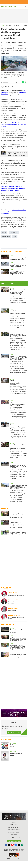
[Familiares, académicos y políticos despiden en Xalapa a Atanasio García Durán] (5, 342)
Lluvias (4, 232)
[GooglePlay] (22, 845)
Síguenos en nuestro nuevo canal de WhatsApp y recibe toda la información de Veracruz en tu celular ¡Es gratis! (13, 188)
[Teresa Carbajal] (4, 594)
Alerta (14, 236)
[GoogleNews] (15, 845)
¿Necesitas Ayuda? (14, 841)
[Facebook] (6, 845)
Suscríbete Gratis (14, 732)
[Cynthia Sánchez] (4, 609)
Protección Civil (14, 232)
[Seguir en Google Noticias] (25, 82)
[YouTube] (12, 845)
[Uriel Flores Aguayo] (4, 617)
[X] (9, 845)
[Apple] (19, 845)
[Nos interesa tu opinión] (14, 816)
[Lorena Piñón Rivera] (4, 601)
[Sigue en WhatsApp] (23, 82)
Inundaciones (6, 236)
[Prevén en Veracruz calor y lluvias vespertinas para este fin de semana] (5, 630)
